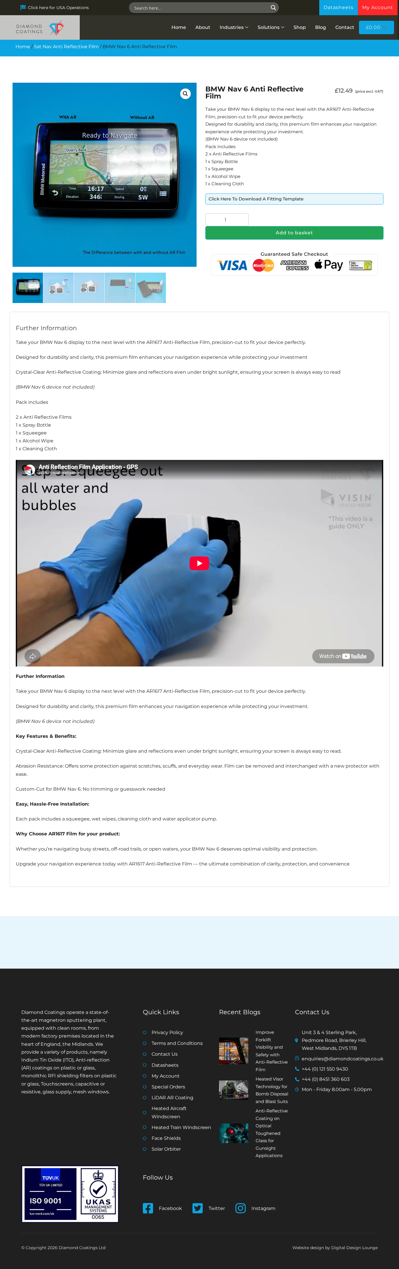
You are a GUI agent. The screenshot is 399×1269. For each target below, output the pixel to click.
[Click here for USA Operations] (23, 7)
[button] (185, 94)
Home (178, 27)
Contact (344, 27)
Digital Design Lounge (354, 1247)
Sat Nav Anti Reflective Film (66, 46)
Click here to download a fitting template (256, 199)
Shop (300, 27)
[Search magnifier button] (273, 7)
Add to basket (294, 233)
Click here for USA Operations (58, 7)
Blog (320, 27)
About (202, 27)
